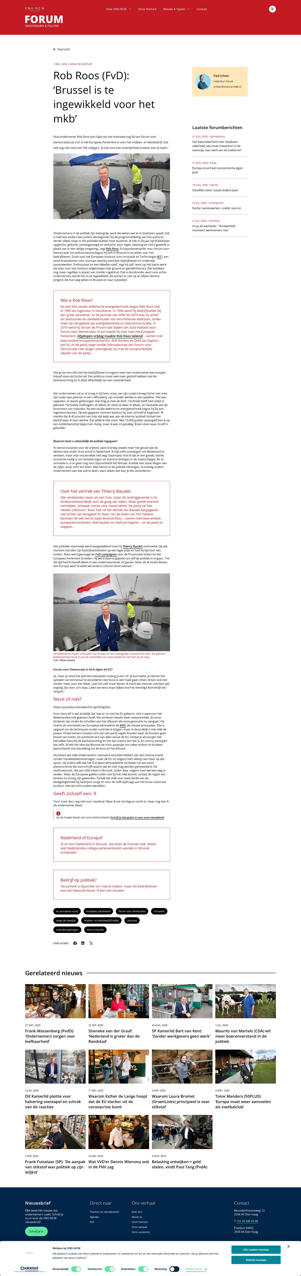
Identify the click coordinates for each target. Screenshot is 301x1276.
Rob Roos (112, 249)
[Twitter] (91, 943)
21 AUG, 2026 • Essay (204, 162)
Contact (202, 9)
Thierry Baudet (132, 546)
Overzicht (63, 49)
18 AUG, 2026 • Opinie (205, 185)
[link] (55, 1015)
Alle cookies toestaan (256, 1249)
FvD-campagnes (106, 554)
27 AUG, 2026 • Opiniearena (208, 136)
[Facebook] (75, 943)
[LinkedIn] (83, 943)
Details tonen (194, 1268)
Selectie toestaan (256, 1259)
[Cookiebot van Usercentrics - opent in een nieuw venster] (29, 1269)
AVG (123, 725)
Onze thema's (147, 9)
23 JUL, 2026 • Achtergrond (207, 202)
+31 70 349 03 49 (247, 1221)
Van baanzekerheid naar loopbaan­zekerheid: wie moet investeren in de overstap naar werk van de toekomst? (217, 146)
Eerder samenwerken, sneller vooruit (216, 208)
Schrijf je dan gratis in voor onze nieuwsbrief (137, 817)
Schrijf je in (36, 1231)
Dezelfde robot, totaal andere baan (215, 190)
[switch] (109, 1269)
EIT (159, 257)
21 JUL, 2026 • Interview (205, 220)
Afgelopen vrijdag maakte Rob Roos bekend (110, 336)
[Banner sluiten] (288, 1246)
